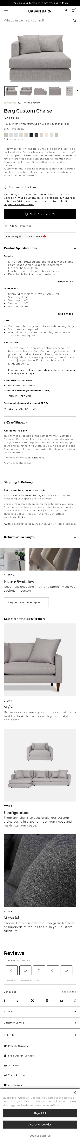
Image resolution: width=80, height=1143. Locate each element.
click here (38, 457)
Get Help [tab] (9, 1035)
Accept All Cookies (40, 1124)
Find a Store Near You (43, 214)
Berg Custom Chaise (28, 111)
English (14, 396)
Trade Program (17, 1075)
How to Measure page (29, 495)
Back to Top (69, 991)
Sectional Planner (22, 408)
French (26, 396)
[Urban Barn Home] (40, 11)
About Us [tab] (9, 1011)
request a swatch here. (19, 204)
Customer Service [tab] (14, 1022)
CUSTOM (9, 575)
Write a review (32, 102)
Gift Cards (14, 1065)
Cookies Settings (40, 1135)
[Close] (74, 1092)
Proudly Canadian (19, 1046)
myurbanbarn (16, 1085)
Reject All (40, 1113)
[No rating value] (11, 102)
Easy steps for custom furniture (24, 618)
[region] (40, 1115)
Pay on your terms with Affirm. (41, 3)
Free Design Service (21, 1055)
